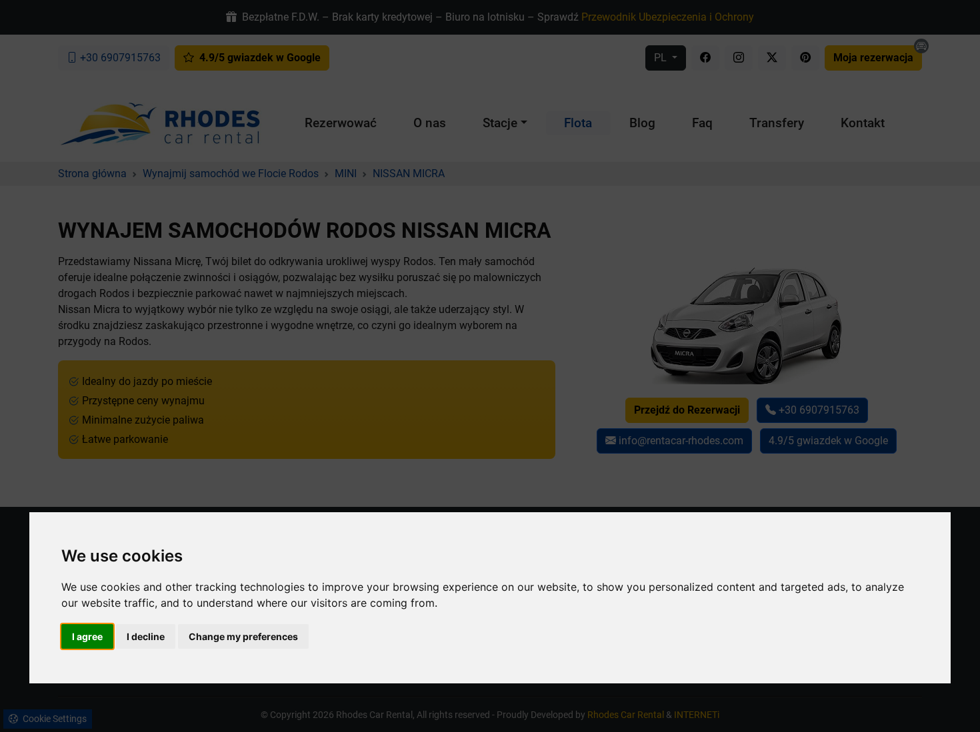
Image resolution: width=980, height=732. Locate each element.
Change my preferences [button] (243, 636)
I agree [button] (87, 636)
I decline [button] (146, 636)
